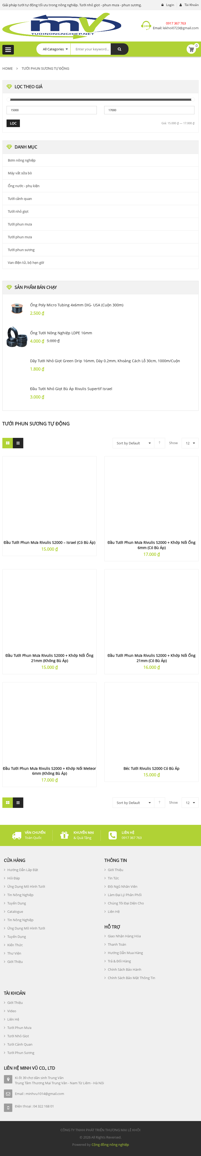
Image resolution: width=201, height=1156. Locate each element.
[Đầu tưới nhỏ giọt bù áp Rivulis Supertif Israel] (17, 392)
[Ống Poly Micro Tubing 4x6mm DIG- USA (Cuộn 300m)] (17, 308)
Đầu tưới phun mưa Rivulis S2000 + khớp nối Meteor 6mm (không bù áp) (49, 771)
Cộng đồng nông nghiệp (110, 1144)
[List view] (18, 443)
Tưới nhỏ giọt (18, 211)
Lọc (13, 123)
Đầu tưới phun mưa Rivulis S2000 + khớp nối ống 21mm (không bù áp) (49, 658)
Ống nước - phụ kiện (24, 185)
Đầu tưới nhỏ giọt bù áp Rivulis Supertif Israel (71, 388)
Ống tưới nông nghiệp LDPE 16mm (61, 332)
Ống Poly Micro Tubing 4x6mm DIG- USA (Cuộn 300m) (76, 304)
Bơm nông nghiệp (22, 160)
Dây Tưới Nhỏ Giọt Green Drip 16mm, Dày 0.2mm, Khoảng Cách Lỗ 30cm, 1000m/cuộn (105, 360)
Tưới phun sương (21, 249)
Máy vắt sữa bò (20, 173)
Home (7, 68)
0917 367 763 (176, 23)
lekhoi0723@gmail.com (180, 28)
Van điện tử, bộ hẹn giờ (26, 262)
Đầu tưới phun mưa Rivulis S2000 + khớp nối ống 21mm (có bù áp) (152, 658)
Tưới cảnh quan (20, 198)
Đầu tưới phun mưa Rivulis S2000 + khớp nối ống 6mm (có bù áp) (152, 545)
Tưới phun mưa (20, 224)
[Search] (120, 49)
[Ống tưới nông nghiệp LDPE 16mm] (17, 336)
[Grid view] (7, 443)
